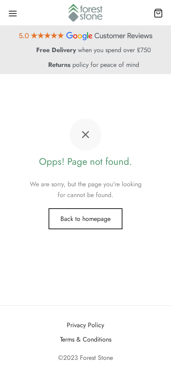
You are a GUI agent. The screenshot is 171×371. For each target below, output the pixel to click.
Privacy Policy (85, 325)
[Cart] (158, 13)
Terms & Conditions (85, 339)
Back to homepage (85, 218)
